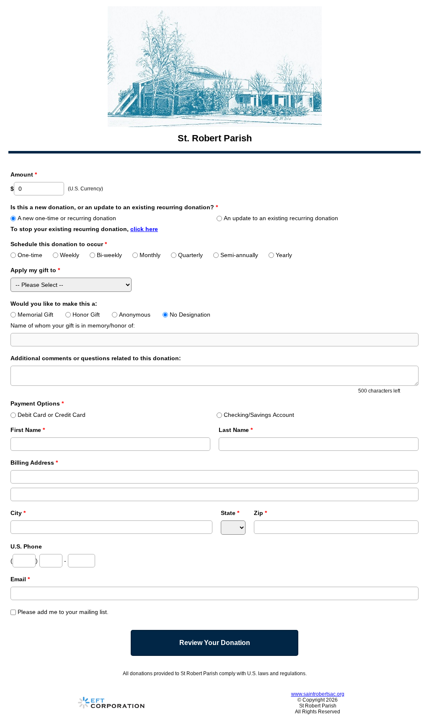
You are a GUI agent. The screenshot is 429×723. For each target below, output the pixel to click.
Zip (260, 513)
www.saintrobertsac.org (317, 694)
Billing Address (34, 462)
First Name (27, 430)
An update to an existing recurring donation (281, 218)
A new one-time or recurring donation (67, 218)
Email (20, 579)
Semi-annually (239, 255)
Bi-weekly (109, 255)
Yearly (284, 255)
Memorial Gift (35, 314)
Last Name (236, 430)
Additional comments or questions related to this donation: (95, 358)
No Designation (190, 314)
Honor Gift (86, 314)
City (18, 513)
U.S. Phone (26, 546)
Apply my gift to (35, 270)
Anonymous (134, 314)
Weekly (69, 255)
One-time (30, 255)
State (230, 513)
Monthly (150, 255)
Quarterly (190, 255)
